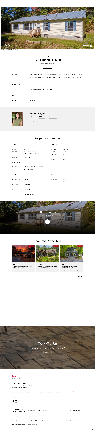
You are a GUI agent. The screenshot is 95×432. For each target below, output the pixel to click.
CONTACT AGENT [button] (35, 121)
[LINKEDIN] (79, 392)
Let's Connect (49, 392)
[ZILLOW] (82, 392)
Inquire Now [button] (47, 67)
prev (5, 45)
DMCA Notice (57, 392)
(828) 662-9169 (42, 118)
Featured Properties (30, 392)
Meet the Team (20, 392)
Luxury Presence (45, 410)
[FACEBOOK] (73, 392)
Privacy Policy (80, 410)
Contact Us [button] (47, 352)
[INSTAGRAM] (76, 392)
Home (13, 392)
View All (80, 276)
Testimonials (40, 392)
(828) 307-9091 (15, 385)
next (8, 45)
